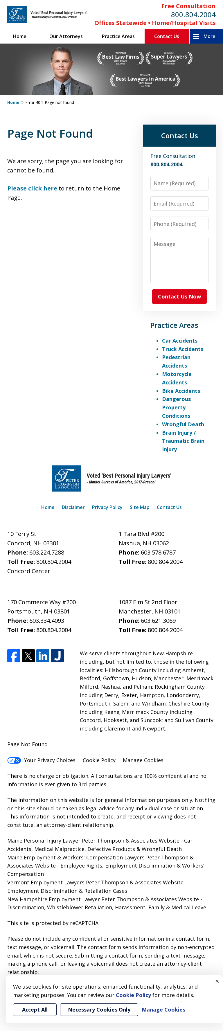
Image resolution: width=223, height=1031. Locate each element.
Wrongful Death (183, 424)
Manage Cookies (143, 760)
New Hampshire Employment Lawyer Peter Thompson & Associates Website (103, 899)
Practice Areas (118, 36)
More (209, 36)
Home (19, 36)
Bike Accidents (181, 390)
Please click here (32, 188)
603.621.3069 (158, 621)
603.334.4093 (46, 621)
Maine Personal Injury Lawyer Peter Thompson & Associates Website (94, 840)
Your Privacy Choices (49, 760)
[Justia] (57, 655)
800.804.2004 (193, 14)
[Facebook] (13, 655)
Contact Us (166, 36)
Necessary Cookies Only (99, 1009)
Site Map (140, 507)
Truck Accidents (182, 349)
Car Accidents (179, 340)
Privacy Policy (107, 507)
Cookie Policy (99, 760)
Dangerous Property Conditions (176, 407)
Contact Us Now (179, 296)
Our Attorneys (66, 36)
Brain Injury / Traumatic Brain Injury (183, 441)
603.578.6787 (158, 552)
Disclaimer (73, 507)
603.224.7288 (46, 552)
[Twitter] (28, 655)
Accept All (35, 1009)
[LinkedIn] (42, 655)
